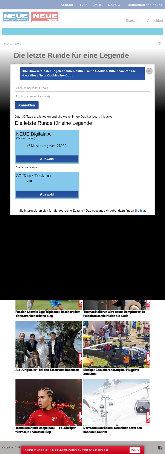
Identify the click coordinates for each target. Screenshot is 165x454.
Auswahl (47, 159)
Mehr (133, 450)
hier (142, 210)
